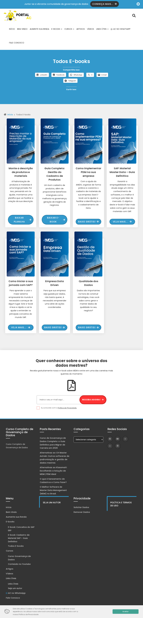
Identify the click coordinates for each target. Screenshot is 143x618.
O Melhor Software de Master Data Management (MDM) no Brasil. (53, 490)
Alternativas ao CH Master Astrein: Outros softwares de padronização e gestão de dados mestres (54, 457)
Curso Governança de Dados (19, 558)
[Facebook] (110, 438)
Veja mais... (120, 221)
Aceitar (125, 611)
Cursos (68, 29)
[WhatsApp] (110, 445)
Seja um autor (15, 588)
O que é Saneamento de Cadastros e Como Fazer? (53, 481)
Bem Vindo (22, 29)
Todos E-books (16, 546)
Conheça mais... (103, 4)
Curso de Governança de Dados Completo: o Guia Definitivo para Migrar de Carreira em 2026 (53, 443)
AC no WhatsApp (121, 29)
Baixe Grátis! (87, 221)
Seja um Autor (52, 502)
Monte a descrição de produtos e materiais (21, 172)
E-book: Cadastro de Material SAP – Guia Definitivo (18, 538)
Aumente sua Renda (39, 29)
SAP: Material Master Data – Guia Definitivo (122, 172)
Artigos (80, 29)
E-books (56, 29)
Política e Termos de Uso (121, 504)
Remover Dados (82, 512)
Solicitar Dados (81, 507)
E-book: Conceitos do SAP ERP (21, 529)
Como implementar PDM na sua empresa (88, 172)
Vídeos (90, 29)
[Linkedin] (117, 445)
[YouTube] (117, 438)
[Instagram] (125, 438)
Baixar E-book (53, 219)
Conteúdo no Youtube (19, 564)
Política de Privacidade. (67, 408)
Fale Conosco (16, 42)
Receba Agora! (91, 399)
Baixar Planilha (19, 219)
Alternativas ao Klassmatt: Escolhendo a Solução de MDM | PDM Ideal (53, 471)
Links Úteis (101, 29)
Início (12, 29)
